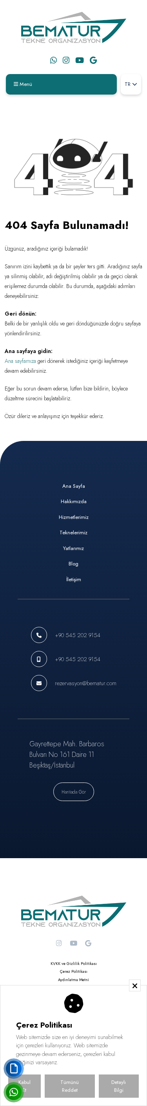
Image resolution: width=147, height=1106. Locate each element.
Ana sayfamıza (20, 361)
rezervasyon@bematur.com (85, 683)
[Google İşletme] (93, 60)
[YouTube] (79, 60)
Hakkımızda (74, 501)
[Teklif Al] (14, 1068)
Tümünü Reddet (69, 1086)
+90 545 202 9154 (77, 635)
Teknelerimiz (73, 532)
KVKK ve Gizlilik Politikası (74, 964)
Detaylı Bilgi (118, 1086)
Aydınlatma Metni (73, 980)
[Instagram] (66, 60)
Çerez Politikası (73, 971)
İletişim (73, 579)
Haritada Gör (74, 791)
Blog (73, 563)
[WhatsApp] (53, 60)
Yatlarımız (73, 548)
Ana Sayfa (73, 486)
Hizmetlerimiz (74, 517)
